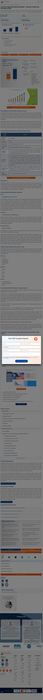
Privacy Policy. (32, 357)
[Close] (40, 337)
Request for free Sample (21, 361)
